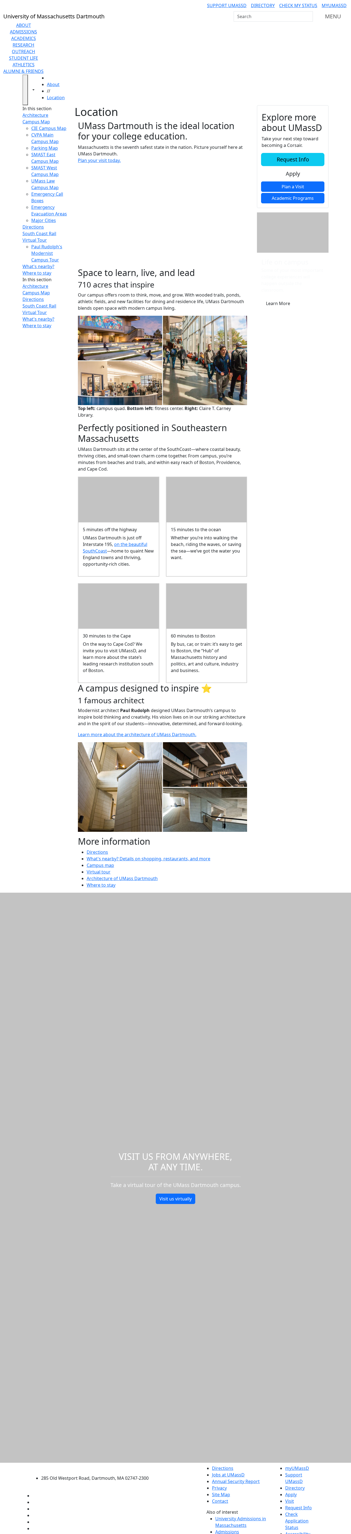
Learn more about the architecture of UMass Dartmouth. (137, 735)
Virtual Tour (34, 240)
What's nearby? (38, 266)
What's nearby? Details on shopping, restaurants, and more (148, 859)
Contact (220, 1501)
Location (56, 98)
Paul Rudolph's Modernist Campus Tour (46, 253)
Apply (293, 173)
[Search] (308, 16)
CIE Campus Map (48, 128)
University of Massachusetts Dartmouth (98, 1467)
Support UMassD (227, 5)
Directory (263, 5)
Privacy (219, 1488)
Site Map (221, 1495)
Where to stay (36, 273)
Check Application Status (296, 1520)
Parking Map (44, 148)
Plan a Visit (293, 187)
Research (23, 45)
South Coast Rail (39, 233)
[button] (162, 215)
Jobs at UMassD (228, 1475)
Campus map (100, 865)
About (23, 25)
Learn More (278, 303)
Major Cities (43, 220)
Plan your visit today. (99, 160)
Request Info (293, 159)
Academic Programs (293, 198)
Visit (289, 1501)
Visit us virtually (175, 1199)
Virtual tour (99, 872)
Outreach (23, 52)
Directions (33, 227)
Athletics (24, 65)
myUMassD (334, 5)
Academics (23, 38)
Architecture (35, 115)
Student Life (23, 58)
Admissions (23, 32)
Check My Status (298, 5)
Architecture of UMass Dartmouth (122, 878)
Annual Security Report (236, 1481)
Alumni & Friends (23, 71)
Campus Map (36, 122)
